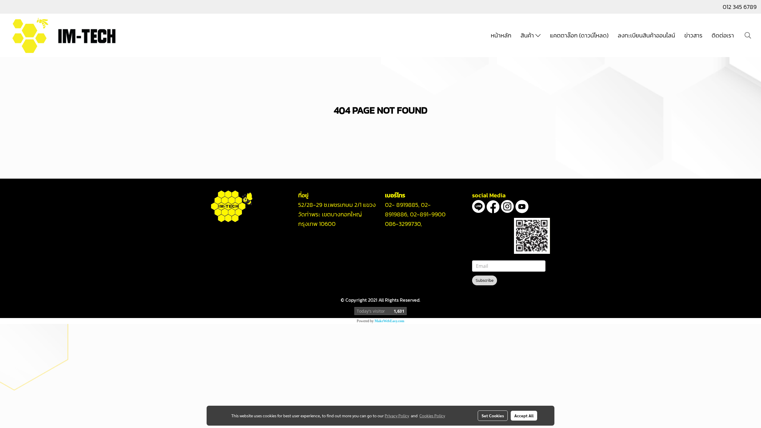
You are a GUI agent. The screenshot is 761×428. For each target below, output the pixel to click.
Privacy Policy (397, 415)
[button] (747, 35)
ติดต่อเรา (723, 35)
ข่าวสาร (693, 35)
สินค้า (528, 35)
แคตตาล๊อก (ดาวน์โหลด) (579, 35)
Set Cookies (493, 415)
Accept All (524, 415)
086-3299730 (403, 223)
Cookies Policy (432, 415)
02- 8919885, (402, 204)
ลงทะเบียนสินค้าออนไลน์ (646, 35)
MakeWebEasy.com (389, 321)
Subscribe (484, 280)
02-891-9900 (428, 214)
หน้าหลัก (501, 35)
